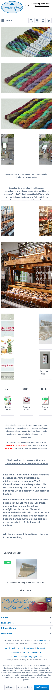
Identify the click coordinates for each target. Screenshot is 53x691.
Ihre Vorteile (41, 648)
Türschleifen (14, 652)
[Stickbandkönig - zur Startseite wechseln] (12, 7)
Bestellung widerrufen (40, 3)
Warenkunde (36, 652)
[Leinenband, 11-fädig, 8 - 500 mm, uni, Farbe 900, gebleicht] (26, 569)
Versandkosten (41, 640)
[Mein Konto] (43, 20)
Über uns (25, 652)
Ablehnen (10, 687)
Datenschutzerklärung (42, 6)
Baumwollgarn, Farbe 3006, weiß (26, 408)
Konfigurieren (41, 687)
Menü (9, 20)
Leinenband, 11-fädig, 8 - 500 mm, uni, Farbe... (26, 582)
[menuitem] (6, 20)
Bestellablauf (10, 648)
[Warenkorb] (49, 20)
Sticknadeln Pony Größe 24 (45, 372)
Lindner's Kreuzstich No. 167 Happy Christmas (7, 408)
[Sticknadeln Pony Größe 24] (45, 360)
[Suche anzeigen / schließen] (30, 20)
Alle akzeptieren (25, 687)
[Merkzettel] (37, 20)
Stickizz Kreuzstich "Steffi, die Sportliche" (45, 408)
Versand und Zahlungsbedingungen (24, 656)
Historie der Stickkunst (26, 648)
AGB (41, 656)
